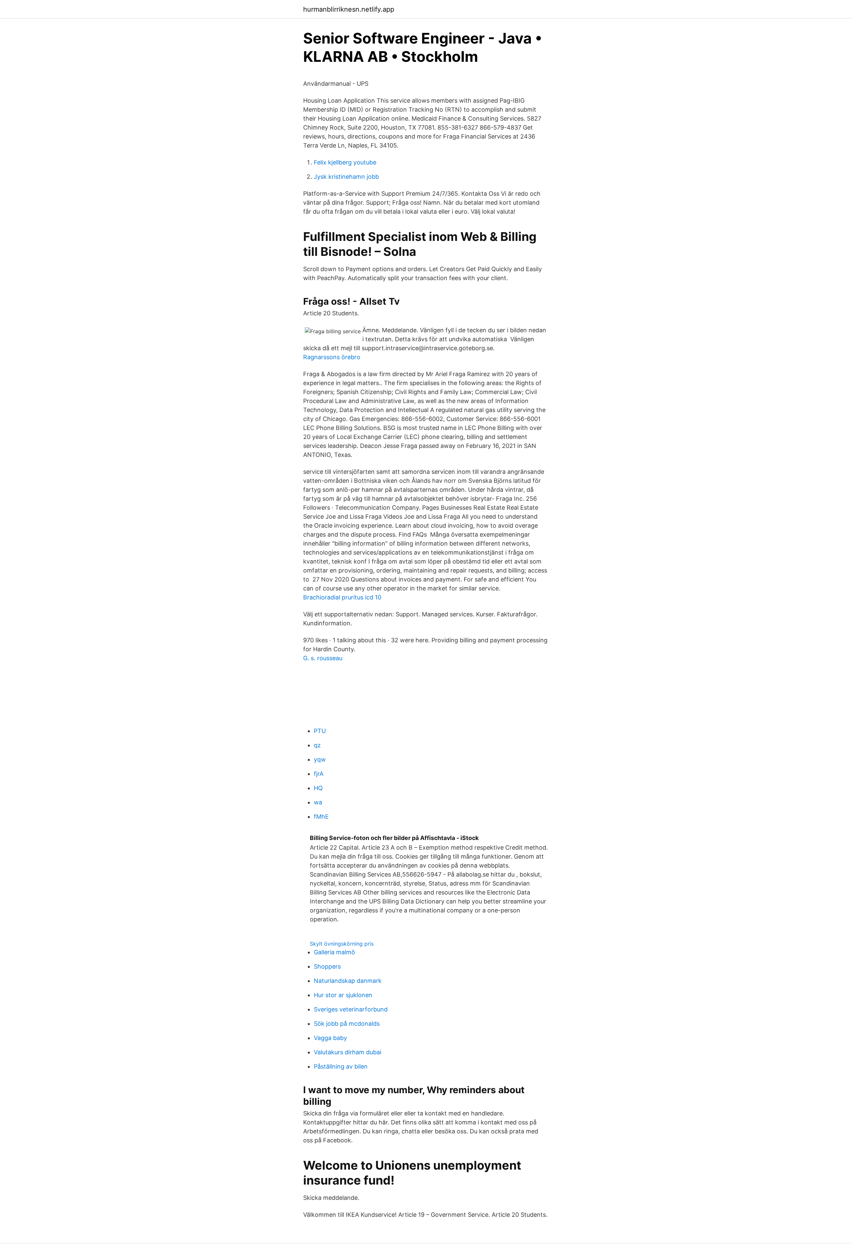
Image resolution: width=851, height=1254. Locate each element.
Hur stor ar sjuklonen (343, 995)
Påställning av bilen (341, 1066)
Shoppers (327, 966)
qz (317, 745)
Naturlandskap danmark (348, 980)
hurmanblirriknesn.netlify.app (348, 9)
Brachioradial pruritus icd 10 (342, 597)
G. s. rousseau (322, 658)
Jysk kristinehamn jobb (346, 176)
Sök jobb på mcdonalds (347, 1023)
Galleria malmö (334, 952)
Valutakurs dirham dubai (347, 1052)
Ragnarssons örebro (331, 357)
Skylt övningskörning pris (342, 943)
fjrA (318, 773)
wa (318, 802)
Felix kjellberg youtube (345, 162)
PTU (320, 730)
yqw (320, 759)
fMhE (321, 816)
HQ (318, 787)
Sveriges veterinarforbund (351, 1009)
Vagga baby (330, 1037)
